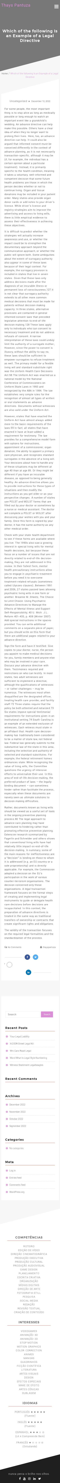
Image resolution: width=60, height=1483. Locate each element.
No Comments (14, 947)
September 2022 (17, 1126)
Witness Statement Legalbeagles (26, 1065)
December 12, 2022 (40, 101)
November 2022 (17, 1112)
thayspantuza (49, 947)
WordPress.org (17, 1192)
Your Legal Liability (19, 1036)
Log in (12, 1170)
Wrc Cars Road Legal (20, 1051)
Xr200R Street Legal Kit (22, 1043)
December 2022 (17, 1104)
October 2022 (16, 1119)
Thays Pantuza (16, 5)
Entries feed (15, 1177)
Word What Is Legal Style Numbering (28, 1058)
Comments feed (17, 1185)
